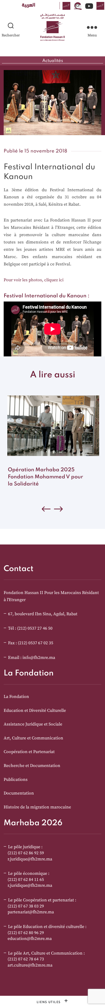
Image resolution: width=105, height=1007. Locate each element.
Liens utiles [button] (49, 1002)
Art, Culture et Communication (33, 738)
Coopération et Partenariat (29, 752)
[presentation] (58, 510)
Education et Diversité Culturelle (35, 710)
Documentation (19, 793)
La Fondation (16, 696)
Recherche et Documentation (32, 765)
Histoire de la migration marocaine (37, 807)
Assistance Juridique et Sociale (33, 724)
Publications (16, 779)
